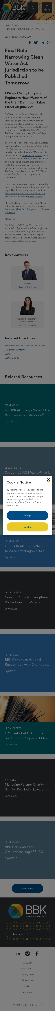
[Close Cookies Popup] (48, 479)
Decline (27, 526)
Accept (27, 515)
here (16, 505)
